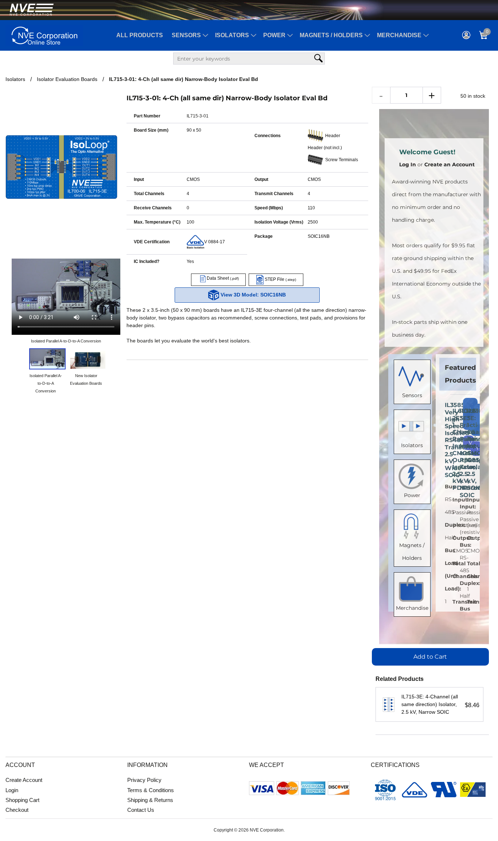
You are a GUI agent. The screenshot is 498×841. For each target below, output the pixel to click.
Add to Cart (430, 656)
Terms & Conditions (150, 790)
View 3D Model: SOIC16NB (252, 295)
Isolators (232, 35)
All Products (139, 35)
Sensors (186, 35)
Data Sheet (222, 278)
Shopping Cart (22, 800)
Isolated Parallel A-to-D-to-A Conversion (66, 341)
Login (11, 790)
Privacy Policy (144, 780)
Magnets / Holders (331, 35)
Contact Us (140, 810)
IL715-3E (251, 310)
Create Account (23, 780)
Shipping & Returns (150, 800)
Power (274, 35)
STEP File (280, 279)
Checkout (16, 810)
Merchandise (399, 35)
